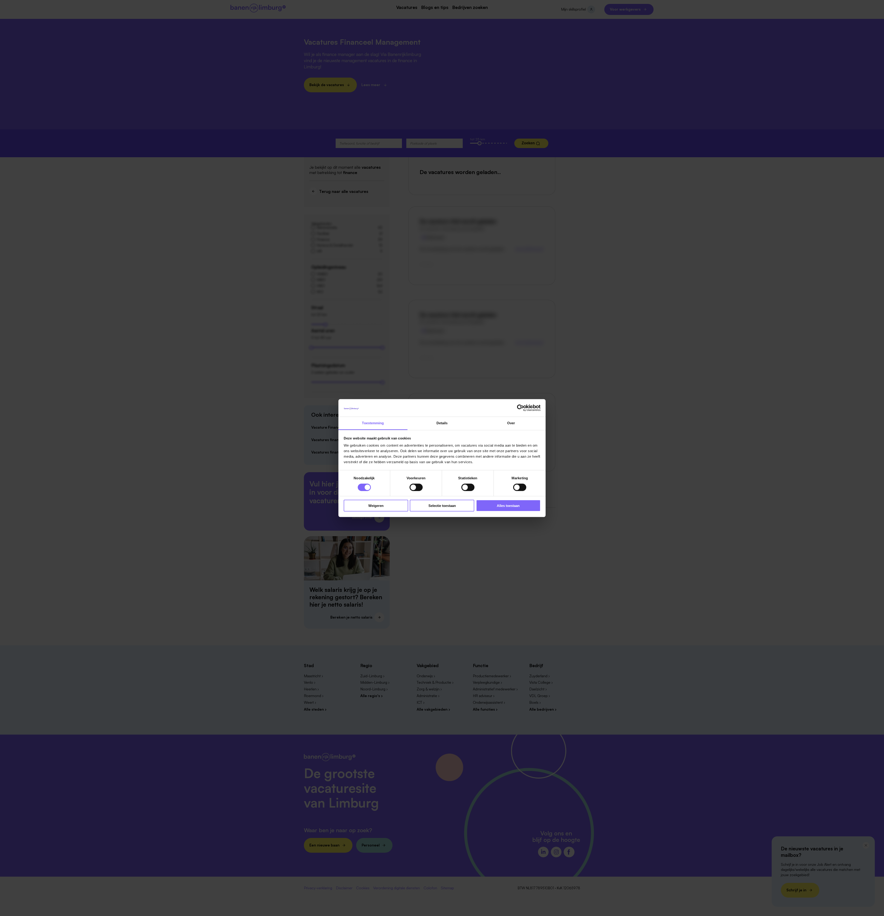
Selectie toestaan (442, 506)
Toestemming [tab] (373, 423)
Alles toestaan (508, 506)
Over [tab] (511, 423)
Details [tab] (442, 423)
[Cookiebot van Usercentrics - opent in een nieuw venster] (520, 407)
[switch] (416, 487)
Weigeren (376, 506)
